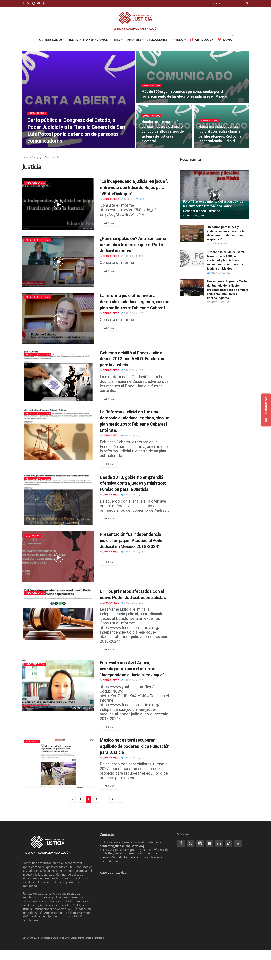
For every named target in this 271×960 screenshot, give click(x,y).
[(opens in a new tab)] (58, 375)
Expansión (32, 741)
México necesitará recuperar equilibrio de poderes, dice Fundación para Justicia (135, 746)
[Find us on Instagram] (33, 3)
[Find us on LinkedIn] (44, 3)
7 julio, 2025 (130, 551)
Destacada (33, 536)
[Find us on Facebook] (23, 3)
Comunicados (37, 113)
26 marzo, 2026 (151, 147)
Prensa (177, 40)
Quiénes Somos (50, 40)
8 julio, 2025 (130, 256)
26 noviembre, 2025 (219, 302)
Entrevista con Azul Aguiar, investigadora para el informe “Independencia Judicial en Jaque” (132, 668)
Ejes (117, 40)
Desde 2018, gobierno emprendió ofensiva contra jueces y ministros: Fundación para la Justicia (133, 483)
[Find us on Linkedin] (219, 843)
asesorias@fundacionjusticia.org (122, 857)
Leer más (111, 222)
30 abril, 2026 (151, 103)
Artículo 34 (204, 40)
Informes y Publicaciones (147, 40)
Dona (227, 40)
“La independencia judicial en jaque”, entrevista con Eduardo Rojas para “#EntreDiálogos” (134, 187)
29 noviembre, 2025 (219, 273)
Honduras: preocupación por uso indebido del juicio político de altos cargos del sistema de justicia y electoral (163, 131)
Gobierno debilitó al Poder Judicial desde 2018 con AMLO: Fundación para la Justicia (132, 359)
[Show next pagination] (120, 799)
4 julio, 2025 (130, 757)
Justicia (55, 157)
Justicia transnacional (88, 40)
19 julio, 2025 (130, 199)
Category (36, 157)
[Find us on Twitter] (28, 3)
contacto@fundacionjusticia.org (122, 846)
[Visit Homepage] (135, 20)
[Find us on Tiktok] (228, 843)
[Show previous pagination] (73, 799)
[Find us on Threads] (238, 843)
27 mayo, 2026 (58, 147)
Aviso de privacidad (113, 872)
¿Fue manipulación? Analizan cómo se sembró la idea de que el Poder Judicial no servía (133, 244)
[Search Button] (246, 3)
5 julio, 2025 (130, 603)
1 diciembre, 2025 (194, 215)
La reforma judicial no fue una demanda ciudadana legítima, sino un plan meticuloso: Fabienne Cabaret (134, 301)
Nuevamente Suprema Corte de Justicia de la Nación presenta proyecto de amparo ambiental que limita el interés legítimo (228, 290)
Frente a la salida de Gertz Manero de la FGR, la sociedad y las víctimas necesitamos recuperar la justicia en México (226, 260)
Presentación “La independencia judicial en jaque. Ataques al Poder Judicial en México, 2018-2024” (132, 540)
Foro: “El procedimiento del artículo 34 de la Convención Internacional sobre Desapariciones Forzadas (213, 206)
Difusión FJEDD (38, 147)
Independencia (35, 183)
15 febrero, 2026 (209, 147)
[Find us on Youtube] (38, 3)
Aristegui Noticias (38, 240)
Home (25, 157)
